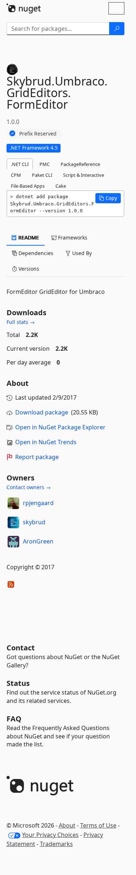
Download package (41, 412)
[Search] (116, 28)
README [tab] (28, 237)
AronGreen (38, 541)
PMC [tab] (45, 164)
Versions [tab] (28, 268)
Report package (37, 457)
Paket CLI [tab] (42, 175)
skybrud (34, 522)
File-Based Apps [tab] (28, 186)
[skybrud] (13, 522)
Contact (21, 648)
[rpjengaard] (13, 503)
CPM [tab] (16, 175)
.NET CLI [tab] (20, 164)
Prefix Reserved (38, 133)
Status (18, 683)
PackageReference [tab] (80, 164)
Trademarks (56, 844)
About (67, 825)
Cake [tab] (60, 186)
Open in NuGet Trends (46, 442)
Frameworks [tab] (72, 237)
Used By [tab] (81, 253)
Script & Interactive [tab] (83, 175)
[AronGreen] (13, 541)
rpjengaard (38, 503)
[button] (108, 198)
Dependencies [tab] (35, 253)
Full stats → (21, 321)
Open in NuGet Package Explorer (60, 427)
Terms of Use (98, 825)
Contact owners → (29, 487)
